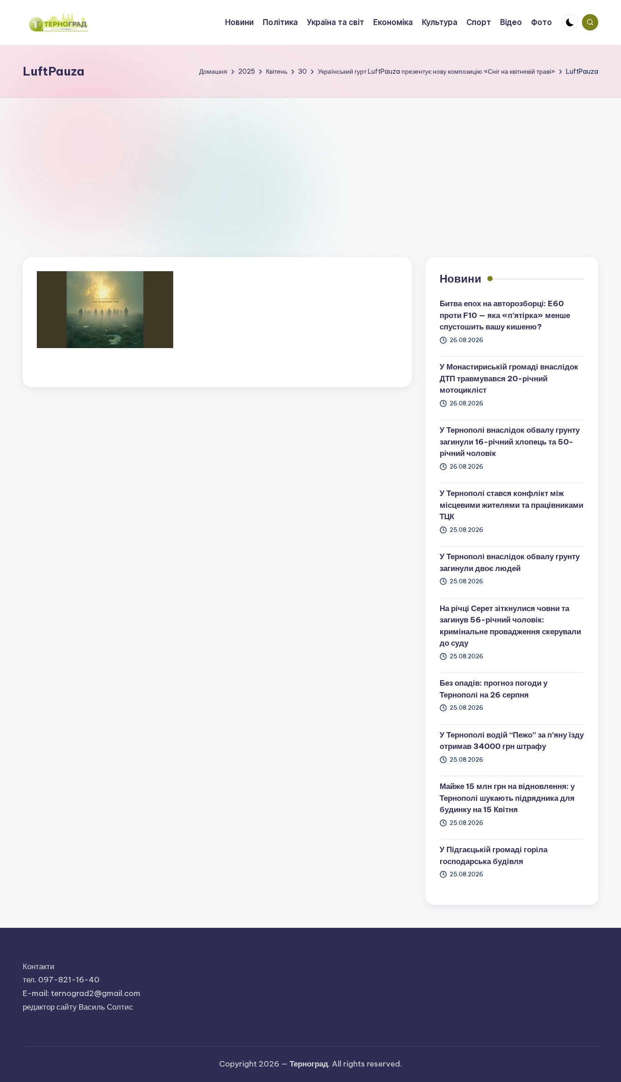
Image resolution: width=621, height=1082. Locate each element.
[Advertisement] (310, 166)
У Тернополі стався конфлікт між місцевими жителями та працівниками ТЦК (511, 504)
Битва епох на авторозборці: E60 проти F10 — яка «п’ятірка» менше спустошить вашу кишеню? (505, 315)
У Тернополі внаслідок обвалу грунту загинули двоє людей (510, 562)
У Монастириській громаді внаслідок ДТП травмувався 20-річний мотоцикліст (509, 378)
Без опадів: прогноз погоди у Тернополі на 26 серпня (493, 689)
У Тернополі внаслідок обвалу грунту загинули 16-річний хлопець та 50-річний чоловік (510, 441)
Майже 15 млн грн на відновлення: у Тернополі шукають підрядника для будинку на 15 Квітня (507, 797)
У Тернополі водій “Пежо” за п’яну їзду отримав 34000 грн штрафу (512, 741)
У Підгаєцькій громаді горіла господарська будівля (493, 855)
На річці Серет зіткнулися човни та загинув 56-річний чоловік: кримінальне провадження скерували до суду (510, 625)
